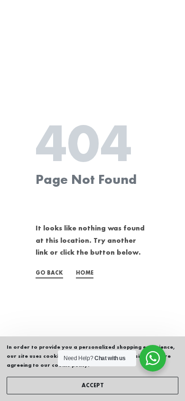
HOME (84, 273)
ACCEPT (93, 386)
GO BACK (49, 273)
